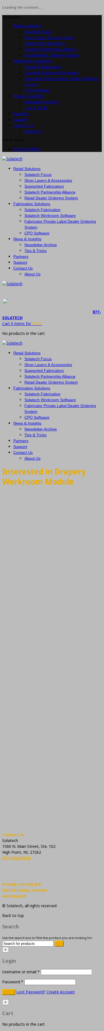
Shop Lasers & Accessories (48, 37)
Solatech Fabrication (43, 66)
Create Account (61, 991)
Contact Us (23, 125)
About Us (32, 131)
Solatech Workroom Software (51, 72)
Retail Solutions (27, 25)
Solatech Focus (38, 31)
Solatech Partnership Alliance (50, 49)
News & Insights (28, 96)
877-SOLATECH (27, 149)
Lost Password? (30, 991)
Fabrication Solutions (32, 61)
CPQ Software (37, 90)
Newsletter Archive (41, 102)
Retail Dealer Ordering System (51, 55)
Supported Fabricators (44, 43)
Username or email (21, 971)
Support (20, 119)
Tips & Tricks (35, 107)
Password (12, 981)
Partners (21, 113)
